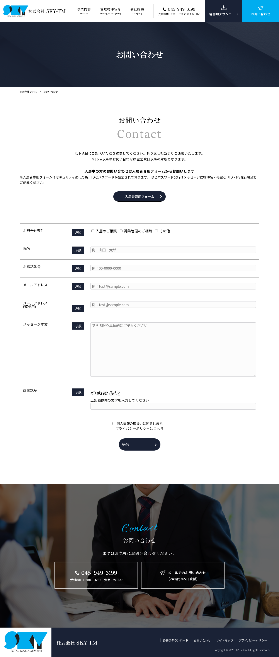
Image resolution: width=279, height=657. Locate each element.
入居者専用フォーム (148, 171)
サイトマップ (224, 640)
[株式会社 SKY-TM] (15, 10)
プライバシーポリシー (253, 640)
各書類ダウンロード (175, 640)
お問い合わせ (202, 640)
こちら (158, 428)
